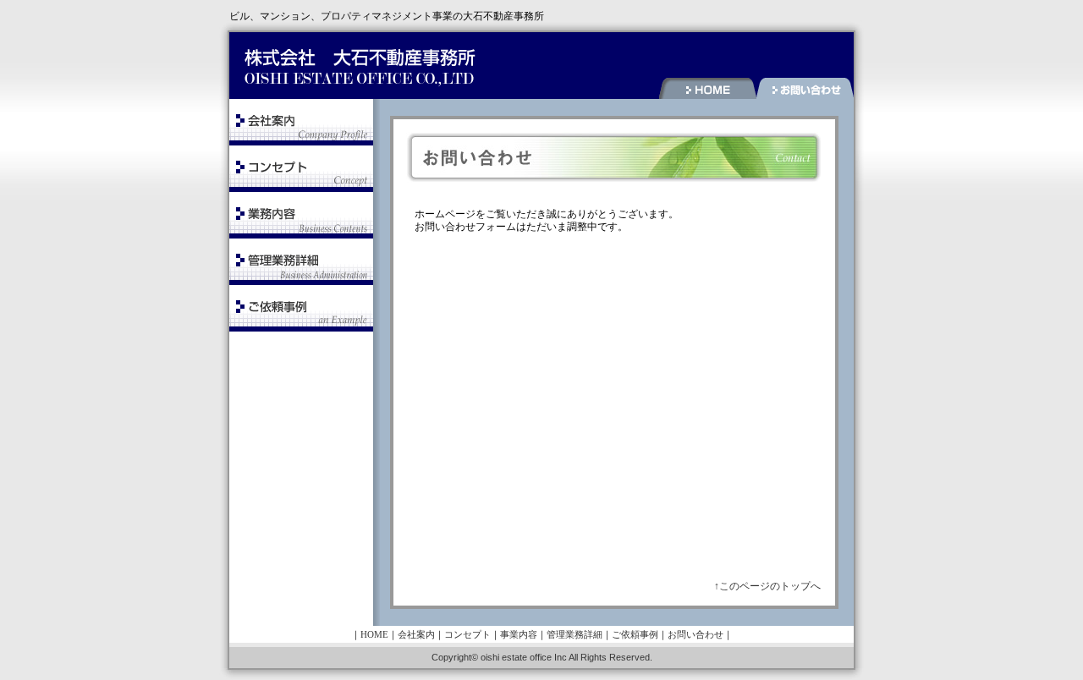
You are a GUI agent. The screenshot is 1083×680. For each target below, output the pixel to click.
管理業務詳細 (574, 634)
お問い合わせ (695, 634)
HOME (374, 634)
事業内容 (518, 634)
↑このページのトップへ (767, 586)
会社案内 (416, 634)
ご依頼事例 (635, 634)
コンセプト (467, 634)
